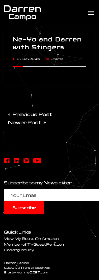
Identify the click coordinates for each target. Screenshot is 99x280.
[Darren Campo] (22, 12)
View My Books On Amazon (31, 238)
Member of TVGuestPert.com (34, 244)
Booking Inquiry (19, 249)
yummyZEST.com (32, 272)
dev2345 (31, 58)
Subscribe (24, 207)
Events (57, 58)
